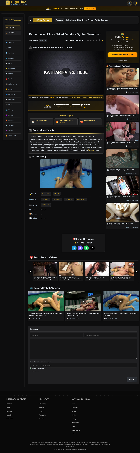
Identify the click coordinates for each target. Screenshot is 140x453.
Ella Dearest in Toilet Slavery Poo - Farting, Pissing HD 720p (96, 278)
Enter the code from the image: (40, 362)
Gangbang (42, 404)
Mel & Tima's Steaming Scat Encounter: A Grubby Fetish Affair (121, 116)
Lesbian (44, 199)
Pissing (74, 415)
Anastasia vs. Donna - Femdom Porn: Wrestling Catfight (120, 314)
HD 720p (44, 205)
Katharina (45, 194)
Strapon (41, 407)
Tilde (55, 194)
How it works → (122, 60)
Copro (74, 411)
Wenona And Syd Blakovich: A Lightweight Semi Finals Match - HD (83, 314)
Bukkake (41, 419)
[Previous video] (30, 271)
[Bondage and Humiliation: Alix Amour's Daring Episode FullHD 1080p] (45, 269)
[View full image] (66, 173)
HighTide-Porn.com (43, 20)
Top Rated (10, 27)
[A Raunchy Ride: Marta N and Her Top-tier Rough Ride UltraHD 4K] (122, 269)
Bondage (9, 411)
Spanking (9, 415)
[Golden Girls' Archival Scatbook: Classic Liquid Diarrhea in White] (122, 185)
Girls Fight (80, 199)
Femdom (59, 20)
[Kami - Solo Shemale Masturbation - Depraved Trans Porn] (122, 131)
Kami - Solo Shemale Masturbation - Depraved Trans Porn (121, 143)
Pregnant (74, 426)
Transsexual (75, 422)
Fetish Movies (76, 430)
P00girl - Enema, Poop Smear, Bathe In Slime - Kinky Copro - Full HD (120, 224)
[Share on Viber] (80, 247)
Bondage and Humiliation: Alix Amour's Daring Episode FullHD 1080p (45, 278)
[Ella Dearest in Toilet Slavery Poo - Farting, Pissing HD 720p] (97, 269)
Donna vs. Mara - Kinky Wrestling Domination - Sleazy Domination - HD (45, 314)
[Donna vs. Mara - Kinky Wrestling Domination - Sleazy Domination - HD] (46, 301)
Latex (73, 404)
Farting (74, 419)
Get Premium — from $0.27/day (123, 54)
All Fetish (74, 434)
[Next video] (136, 271)
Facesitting (42, 415)
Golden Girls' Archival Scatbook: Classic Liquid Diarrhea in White (121, 197)
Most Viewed (11, 33)
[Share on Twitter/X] (92, 247)
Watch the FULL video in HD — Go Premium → (87, 97)
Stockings (75, 407)
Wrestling (68, 199)
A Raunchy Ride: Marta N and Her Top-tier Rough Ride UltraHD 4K (121, 278)
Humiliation (10, 419)
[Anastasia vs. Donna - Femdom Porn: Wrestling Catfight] (121, 301)
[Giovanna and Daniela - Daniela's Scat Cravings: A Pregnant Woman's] (122, 77)
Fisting (41, 411)
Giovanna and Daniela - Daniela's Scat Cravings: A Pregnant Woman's (122, 89)
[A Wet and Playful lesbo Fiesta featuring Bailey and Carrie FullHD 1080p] (71, 269)
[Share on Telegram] (74, 247)
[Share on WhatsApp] (86, 247)
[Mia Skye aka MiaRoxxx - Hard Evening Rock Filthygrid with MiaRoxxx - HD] (122, 158)
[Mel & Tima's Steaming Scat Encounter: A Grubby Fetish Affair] (122, 104)
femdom (91, 150)
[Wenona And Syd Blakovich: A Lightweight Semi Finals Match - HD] (83, 301)
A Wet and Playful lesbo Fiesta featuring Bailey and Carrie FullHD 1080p (70, 279)
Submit (131, 379)
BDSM (8, 407)
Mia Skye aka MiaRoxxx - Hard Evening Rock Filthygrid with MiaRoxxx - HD (120, 170)
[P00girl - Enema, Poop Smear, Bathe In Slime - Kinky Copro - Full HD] (122, 212)
